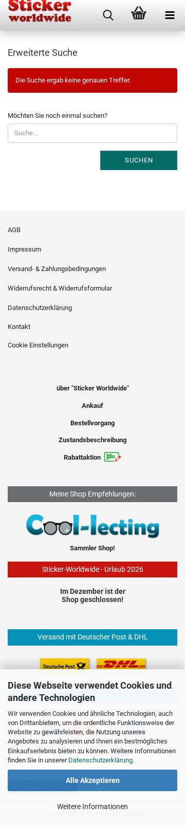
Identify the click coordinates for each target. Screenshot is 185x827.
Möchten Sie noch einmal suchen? (57, 115)
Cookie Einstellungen (38, 345)
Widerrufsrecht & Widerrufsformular (60, 288)
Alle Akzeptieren (93, 780)
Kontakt (19, 326)
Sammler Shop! (92, 548)
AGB (14, 230)
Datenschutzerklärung (100, 760)
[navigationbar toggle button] (169, 15)
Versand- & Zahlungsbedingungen (57, 269)
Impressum (24, 249)
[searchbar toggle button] (107, 15)
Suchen (139, 160)
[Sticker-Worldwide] (36, 15)
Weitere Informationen (92, 806)
